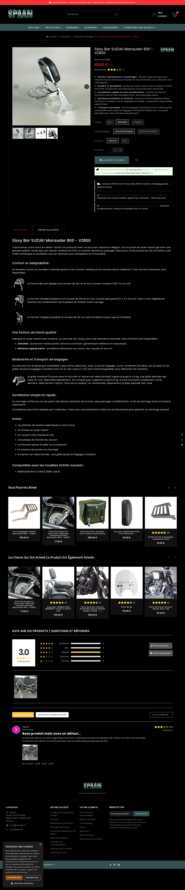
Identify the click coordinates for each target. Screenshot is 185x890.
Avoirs (83, 827)
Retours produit (88, 819)
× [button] (40, 844)
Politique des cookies (61, 848)
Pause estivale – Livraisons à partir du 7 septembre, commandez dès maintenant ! (94, 2)
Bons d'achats (87, 835)
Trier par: (156, 714)
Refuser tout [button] (32, 877)
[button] (23, 883)
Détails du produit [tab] (48, 229)
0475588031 (16, 829)
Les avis (54, 819)
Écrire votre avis (160, 645)
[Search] (116, 14)
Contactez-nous (58, 852)
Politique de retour (60, 827)
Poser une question (162, 653)
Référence (100, 59)
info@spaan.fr (17, 825)
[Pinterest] (114, 864)
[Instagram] (118, 864)
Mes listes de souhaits (91, 839)
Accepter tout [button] (14, 877)
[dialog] (23, 864)
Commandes (86, 823)
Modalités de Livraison (61, 823)
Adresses (84, 831)
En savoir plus (33, 872)
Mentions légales (59, 838)
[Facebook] (110, 864)
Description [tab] (20, 229)
